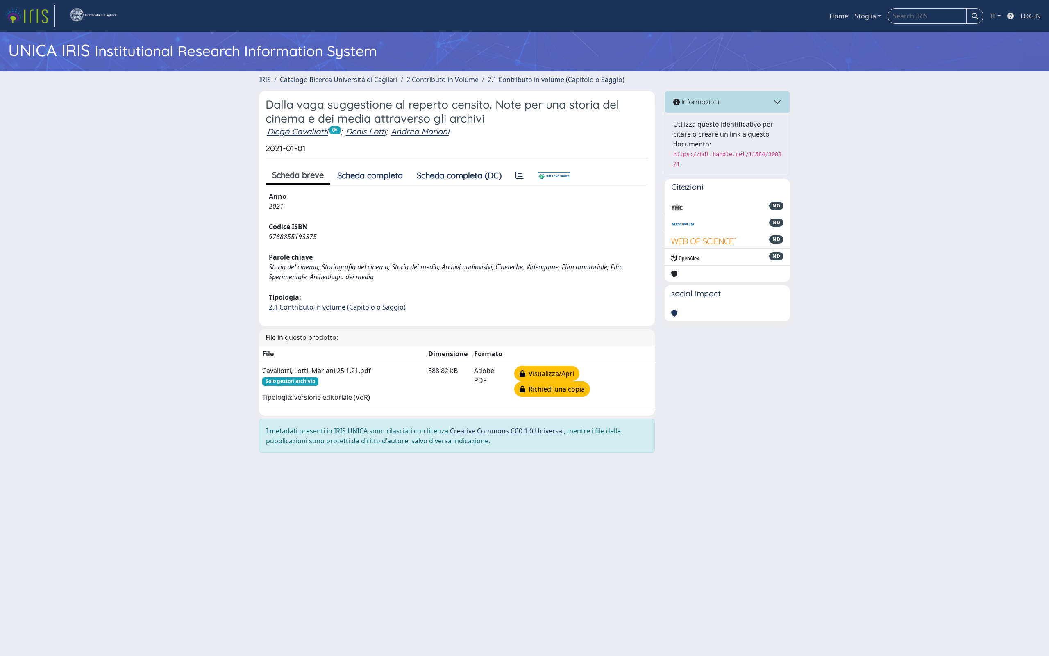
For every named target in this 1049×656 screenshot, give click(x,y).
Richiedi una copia (555, 389)
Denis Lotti (366, 131)
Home (838, 15)
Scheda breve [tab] (298, 175)
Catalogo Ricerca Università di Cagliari (338, 79)
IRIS (265, 79)
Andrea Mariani (420, 131)
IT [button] (993, 15)
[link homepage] (30, 16)
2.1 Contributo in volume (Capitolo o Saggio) (556, 79)
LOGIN (1030, 15)
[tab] (520, 175)
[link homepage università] (92, 16)
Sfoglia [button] (865, 15)
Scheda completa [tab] (370, 175)
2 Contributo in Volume (442, 79)
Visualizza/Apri (549, 373)
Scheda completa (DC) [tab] (459, 175)
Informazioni (699, 102)
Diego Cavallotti (297, 131)
